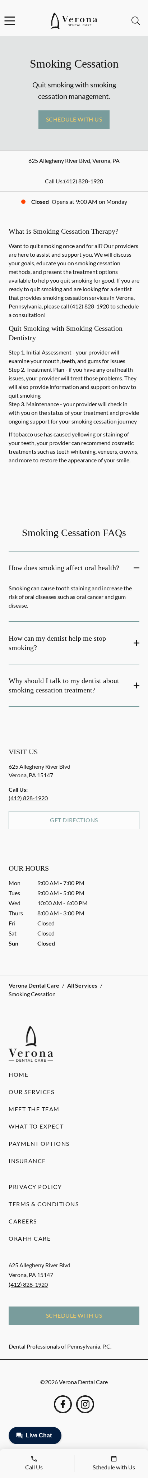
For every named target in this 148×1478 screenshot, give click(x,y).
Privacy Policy (35, 1186)
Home (18, 1074)
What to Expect (36, 1126)
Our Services (31, 1091)
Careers (23, 1221)
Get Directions (74, 819)
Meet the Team (34, 1109)
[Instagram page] (85, 1404)
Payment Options (39, 1143)
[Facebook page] (63, 1404)
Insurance (27, 1160)
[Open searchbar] (136, 21)
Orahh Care (30, 1238)
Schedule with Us (74, 119)
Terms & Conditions (44, 1203)
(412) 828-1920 (83, 181)
